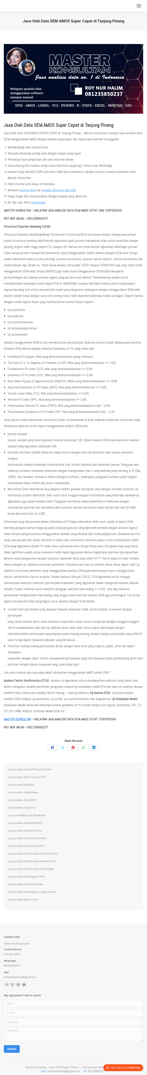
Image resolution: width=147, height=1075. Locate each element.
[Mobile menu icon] (138, 5)
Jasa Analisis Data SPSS (22, 807)
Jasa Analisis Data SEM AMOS (25, 823)
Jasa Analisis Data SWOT (23, 800)
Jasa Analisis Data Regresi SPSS (27, 876)
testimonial (38, 202)
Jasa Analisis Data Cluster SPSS (27, 846)
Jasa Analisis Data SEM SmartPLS (28, 838)
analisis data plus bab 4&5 (59, 190)
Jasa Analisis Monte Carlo (23, 899)
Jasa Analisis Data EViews (23, 792)
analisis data (28, 190)
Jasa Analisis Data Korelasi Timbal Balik (31, 869)
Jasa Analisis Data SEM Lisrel (25, 830)
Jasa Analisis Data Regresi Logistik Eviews (32, 892)
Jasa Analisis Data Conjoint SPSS (27, 777)
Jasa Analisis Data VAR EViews (26, 884)
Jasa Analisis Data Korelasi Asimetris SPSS (33, 853)
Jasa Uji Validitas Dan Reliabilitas (27, 815)
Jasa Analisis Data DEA (21, 784)
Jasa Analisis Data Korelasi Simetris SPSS (32, 861)
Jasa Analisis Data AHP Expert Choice (30, 769)
